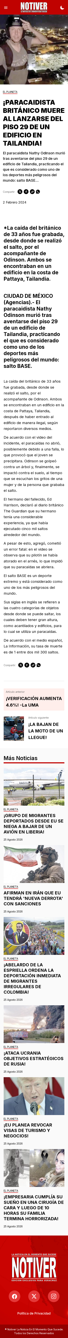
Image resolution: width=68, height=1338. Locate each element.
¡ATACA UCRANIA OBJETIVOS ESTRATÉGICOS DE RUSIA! (33, 1058)
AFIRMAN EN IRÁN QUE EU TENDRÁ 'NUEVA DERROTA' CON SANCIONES (33, 898)
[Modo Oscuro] (62, 7)
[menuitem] (34, 1313)
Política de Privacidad (34, 1313)
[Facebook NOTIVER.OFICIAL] (14, 1296)
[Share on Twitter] (20, 191)
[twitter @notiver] (34, 1296)
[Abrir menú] (6, 7)
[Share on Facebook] (26, 191)
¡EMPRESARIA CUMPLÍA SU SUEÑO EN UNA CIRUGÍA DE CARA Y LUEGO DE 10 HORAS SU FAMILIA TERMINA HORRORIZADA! (34, 1207)
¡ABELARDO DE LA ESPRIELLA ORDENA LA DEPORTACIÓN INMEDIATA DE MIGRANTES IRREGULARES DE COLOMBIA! (32, 978)
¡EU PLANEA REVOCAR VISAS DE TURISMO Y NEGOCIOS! (28, 1130)
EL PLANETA (10, 92)
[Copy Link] (32, 191)
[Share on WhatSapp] (38, 191)
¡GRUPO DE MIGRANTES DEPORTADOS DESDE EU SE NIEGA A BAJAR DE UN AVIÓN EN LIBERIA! (33, 824)
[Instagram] (53, 1296)
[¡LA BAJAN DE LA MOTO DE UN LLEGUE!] (14, 728)
